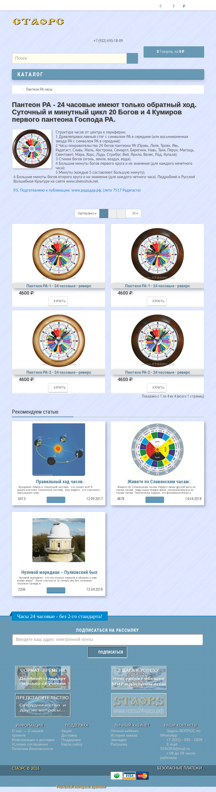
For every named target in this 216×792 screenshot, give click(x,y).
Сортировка (86, 213)
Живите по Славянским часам (158, 481)
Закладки (118, 740)
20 (134, 213)
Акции (66, 731)
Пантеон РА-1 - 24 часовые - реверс (58, 286)
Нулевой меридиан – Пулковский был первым (59, 574)
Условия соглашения (30, 744)
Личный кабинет (125, 731)
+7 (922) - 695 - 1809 (183, 740)
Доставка (69, 735)
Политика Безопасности (32, 749)
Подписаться (110, 652)
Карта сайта (71, 744)
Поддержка (71, 740)
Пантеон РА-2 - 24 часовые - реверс (58, 372)
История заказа (124, 735)
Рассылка (119, 744)
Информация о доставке (33, 740)
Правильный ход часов (59, 481)
